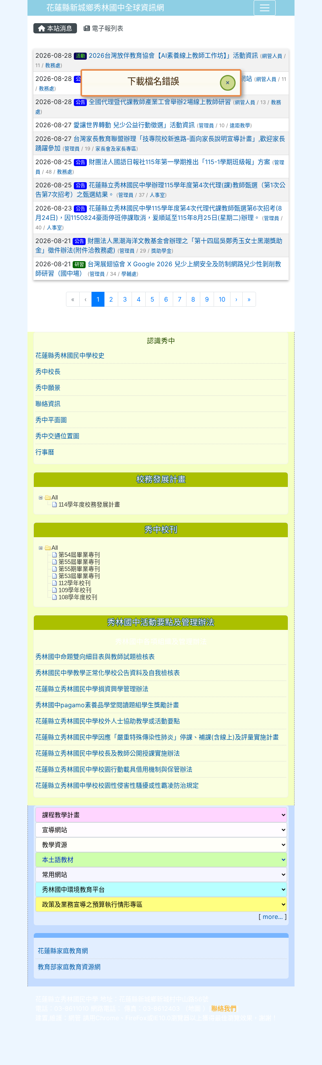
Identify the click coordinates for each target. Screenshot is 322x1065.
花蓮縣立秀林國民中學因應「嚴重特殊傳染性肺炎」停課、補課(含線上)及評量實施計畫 (157, 737)
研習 (79, 264)
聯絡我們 (223, 1008)
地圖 (194, 1008)
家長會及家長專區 (115, 149)
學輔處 (129, 274)
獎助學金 (161, 251)
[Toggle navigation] (265, 8)
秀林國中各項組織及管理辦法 (161, 641)
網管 (74, 1018)
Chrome (107, 1018)
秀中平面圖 (51, 420)
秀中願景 (47, 388)
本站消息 (58, 28)
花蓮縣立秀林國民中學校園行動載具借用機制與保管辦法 (113, 769)
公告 (80, 162)
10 (222, 299)
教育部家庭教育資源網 (69, 967)
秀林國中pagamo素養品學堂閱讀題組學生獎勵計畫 (107, 705)
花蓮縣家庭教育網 (63, 951)
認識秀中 (161, 341)
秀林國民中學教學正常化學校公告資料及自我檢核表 (107, 673)
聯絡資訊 (47, 404)
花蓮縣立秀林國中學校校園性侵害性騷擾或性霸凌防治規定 (117, 785)
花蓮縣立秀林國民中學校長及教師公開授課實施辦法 (107, 753)
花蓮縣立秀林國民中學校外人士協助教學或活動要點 (107, 721)
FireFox (136, 1018)
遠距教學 (240, 125)
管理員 (206, 125)
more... (273, 916)
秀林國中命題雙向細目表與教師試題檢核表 (95, 657)
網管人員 (272, 56)
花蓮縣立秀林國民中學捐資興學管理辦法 (91, 689)
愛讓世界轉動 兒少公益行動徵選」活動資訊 (134, 125)
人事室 (157, 195)
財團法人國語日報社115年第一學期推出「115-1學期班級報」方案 (179, 162)
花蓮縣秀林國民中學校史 (69, 355)
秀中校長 (47, 371)
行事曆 (44, 452)
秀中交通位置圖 (57, 436)
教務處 (52, 65)
